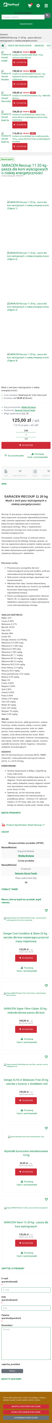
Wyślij (12, 1371)
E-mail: (9, 1280)
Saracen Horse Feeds (25, 410)
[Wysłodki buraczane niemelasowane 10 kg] (26, 1136)
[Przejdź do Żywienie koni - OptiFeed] (2, 46)
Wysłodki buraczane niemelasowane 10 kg (26, 1153)
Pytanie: (11, 1317)
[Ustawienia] (38, 5)
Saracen (39, 45)
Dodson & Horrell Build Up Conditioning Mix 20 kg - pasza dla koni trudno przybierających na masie (31, 139)
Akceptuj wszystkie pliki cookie (26, 1406)
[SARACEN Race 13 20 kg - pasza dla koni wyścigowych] (26, 1208)
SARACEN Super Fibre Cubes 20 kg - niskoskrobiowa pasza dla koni (26, 1010)
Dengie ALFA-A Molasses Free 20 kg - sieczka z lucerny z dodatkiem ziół (26, 1081)
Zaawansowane (25, 24)
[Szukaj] (47, 15)
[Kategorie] (46, 5)
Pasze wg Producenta (19, 45)
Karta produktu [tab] (20, 476)
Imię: (9, 1298)
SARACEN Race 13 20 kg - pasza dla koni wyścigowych (26, 1224)
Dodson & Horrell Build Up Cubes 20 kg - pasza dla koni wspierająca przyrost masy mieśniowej (29, 117)
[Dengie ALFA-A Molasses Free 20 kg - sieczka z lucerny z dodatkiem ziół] (26, 1065)
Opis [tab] (6, 476)
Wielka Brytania (28, 407)
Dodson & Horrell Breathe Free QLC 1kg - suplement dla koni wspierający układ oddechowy (29, 76)
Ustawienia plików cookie (26, 1418)
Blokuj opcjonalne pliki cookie (26, 1412)
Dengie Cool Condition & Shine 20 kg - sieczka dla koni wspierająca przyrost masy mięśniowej (26, 937)
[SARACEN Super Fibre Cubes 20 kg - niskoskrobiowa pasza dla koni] (26, 994)
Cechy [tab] (35, 476)
